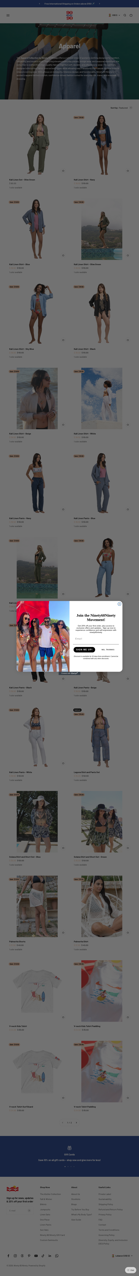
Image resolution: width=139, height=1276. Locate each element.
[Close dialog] (119, 604)
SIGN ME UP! (84, 649)
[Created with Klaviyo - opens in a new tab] (69, 673)
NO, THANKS (108, 650)
